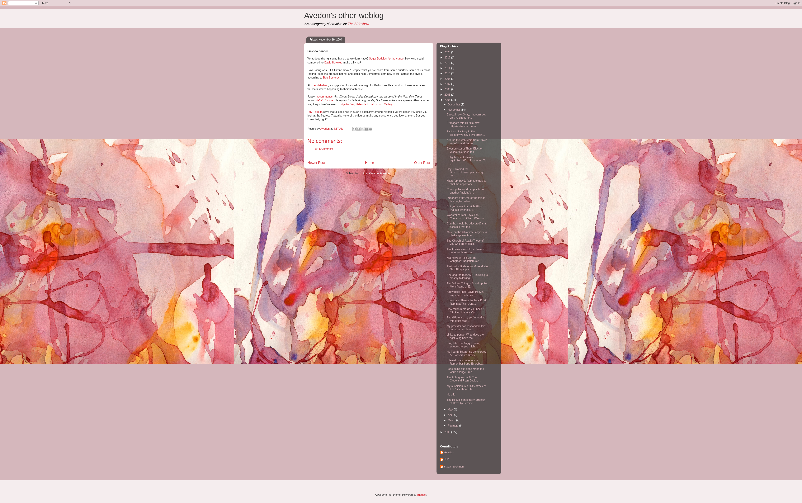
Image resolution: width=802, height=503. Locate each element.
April (451, 415)
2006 (447, 89)
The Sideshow (358, 24)
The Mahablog (319, 85)
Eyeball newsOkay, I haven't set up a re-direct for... (466, 116)
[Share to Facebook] (366, 129)
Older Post (422, 163)
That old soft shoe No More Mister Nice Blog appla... (467, 268)
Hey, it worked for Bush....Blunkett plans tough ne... (465, 172)
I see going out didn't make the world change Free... (465, 370)
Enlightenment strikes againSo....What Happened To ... (466, 160)
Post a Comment (323, 148)
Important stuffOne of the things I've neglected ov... (466, 199)
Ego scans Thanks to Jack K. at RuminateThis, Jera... (466, 302)
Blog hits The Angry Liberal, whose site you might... (463, 345)
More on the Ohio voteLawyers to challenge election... (467, 234)
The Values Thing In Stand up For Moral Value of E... (467, 285)
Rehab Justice (324, 100)
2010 (447, 73)
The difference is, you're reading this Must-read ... (466, 319)
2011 (447, 68)
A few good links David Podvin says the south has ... (465, 293)
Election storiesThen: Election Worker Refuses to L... (465, 150)
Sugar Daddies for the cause (386, 58)
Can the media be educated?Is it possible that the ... (466, 225)
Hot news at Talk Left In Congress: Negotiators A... (464, 259)
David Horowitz (333, 62)
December (454, 104)
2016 (447, 57)
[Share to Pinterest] (370, 129)
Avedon (448, 452)
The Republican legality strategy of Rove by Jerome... (466, 401)
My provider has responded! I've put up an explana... (466, 327)
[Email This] (354, 129)
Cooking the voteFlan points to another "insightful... (465, 191)
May (451, 409)
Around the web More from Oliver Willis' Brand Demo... (467, 141)
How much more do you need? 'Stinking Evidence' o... (465, 310)
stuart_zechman (454, 466)
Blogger (421, 494)
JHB (446, 459)
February (453, 425)
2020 (447, 52)
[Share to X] (362, 129)
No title (451, 394)
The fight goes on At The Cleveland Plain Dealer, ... (464, 379)
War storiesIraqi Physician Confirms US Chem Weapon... (466, 216)
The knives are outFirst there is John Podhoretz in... (466, 251)
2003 (447, 432)
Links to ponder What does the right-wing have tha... (465, 336)
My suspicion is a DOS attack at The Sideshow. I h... (466, 387)
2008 (447, 78)
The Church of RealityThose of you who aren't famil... (465, 242)
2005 (447, 94)
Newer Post (316, 163)
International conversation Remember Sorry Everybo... (465, 362)
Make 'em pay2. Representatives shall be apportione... (466, 182)
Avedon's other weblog (344, 15)
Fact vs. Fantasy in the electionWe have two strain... (466, 133)
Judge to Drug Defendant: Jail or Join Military (365, 104)
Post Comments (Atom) (377, 173)
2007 (447, 84)
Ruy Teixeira (314, 111)
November (454, 109)
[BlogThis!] (358, 129)
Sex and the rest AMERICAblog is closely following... (467, 276)
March (452, 420)
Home (369, 163)
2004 (447, 99)
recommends (325, 96)
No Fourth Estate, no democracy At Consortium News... (466, 353)
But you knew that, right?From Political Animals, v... (465, 208)
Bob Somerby (331, 77)
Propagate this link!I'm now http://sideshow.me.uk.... (463, 124)
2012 (447, 63)
